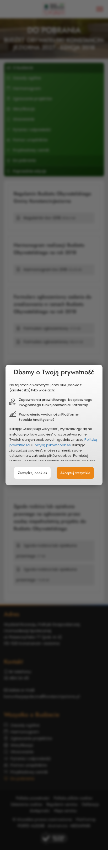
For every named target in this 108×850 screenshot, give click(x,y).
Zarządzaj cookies (32, 472)
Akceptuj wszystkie (75, 472)
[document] (54, 425)
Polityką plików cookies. (52, 445)
